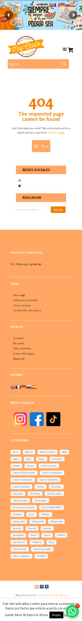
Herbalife (17, 514)
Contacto (18, 338)
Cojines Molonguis (24, 353)
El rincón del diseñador (24, 507)
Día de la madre (54, 493)
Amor (15, 452)
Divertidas (56, 486)
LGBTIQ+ (45, 514)
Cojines (30, 465)
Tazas (51, 542)
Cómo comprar (22, 305)
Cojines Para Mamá (49, 479)
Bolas (28, 459)
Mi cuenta (18, 343)
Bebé (64, 452)
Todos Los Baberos (21, 556)
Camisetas (57, 459)
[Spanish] (34, 386)
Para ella (17, 528)
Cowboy (40, 486)
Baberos (29, 452)
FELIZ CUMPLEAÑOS (51, 507)
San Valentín (19, 542)
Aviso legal (19, 295)
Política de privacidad (25, 300)
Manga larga (56, 521)
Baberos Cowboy (47, 452)
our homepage (56, 132)
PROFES (61, 535)
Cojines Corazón (49, 465)
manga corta (19, 521)
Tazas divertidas (22, 348)
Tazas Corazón (19, 549)
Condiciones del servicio (27, 310)
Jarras (31, 514)
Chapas (16, 465)
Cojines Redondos (21, 486)
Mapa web (19, 358)
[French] (18, 386)
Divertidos (35, 493)
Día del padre (41, 500)
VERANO (41, 556)
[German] (23, 386)
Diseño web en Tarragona (52, 595)
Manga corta (38, 521)
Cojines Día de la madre (24, 472)
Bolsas (41, 459)
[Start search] (35, 146)
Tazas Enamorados (42, 549)
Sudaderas (37, 542)
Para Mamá (18, 535)
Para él (34, 535)
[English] (13, 386)
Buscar (58, 210)
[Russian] (28, 386)
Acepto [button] (56, 615)
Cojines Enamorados (52, 472)
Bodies (16, 459)
